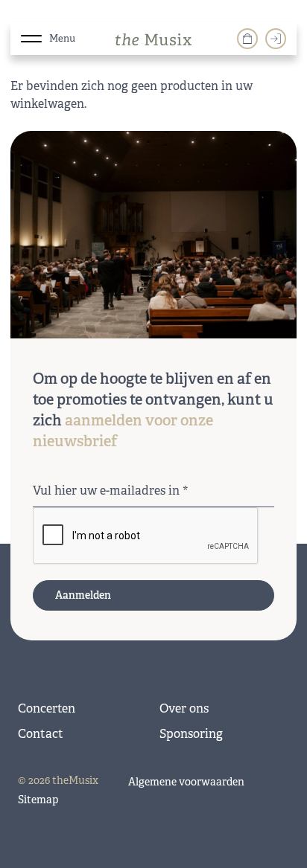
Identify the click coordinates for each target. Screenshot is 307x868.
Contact (40, 734)
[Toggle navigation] (31, 35)
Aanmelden (83, 595)
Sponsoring (191, 734)
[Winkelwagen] (247, 38)
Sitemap (38, 799)
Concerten (46, 708)
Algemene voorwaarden (186, 781)
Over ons (184, 708)
